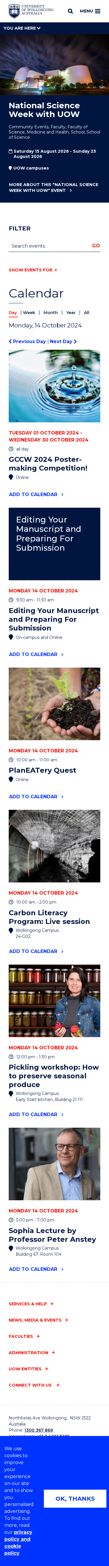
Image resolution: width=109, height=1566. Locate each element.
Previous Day (29, 341)
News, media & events (35, 1320)
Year (71, 312)
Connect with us (31, 1385)
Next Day (62, 341)
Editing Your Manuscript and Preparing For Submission (48, 534)
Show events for (30, 270)
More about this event (53, 187)
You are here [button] (20, 28)
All (86, 312)
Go (96, 245)
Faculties (21, 1336)
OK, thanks (75, 1498)
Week (29, 312)
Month (51, 312)
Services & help (28, 1303)
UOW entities (25, 1369)
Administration (28, 1352)
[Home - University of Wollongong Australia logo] (31, 11)
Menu (86, 11)
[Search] (70, 11)
